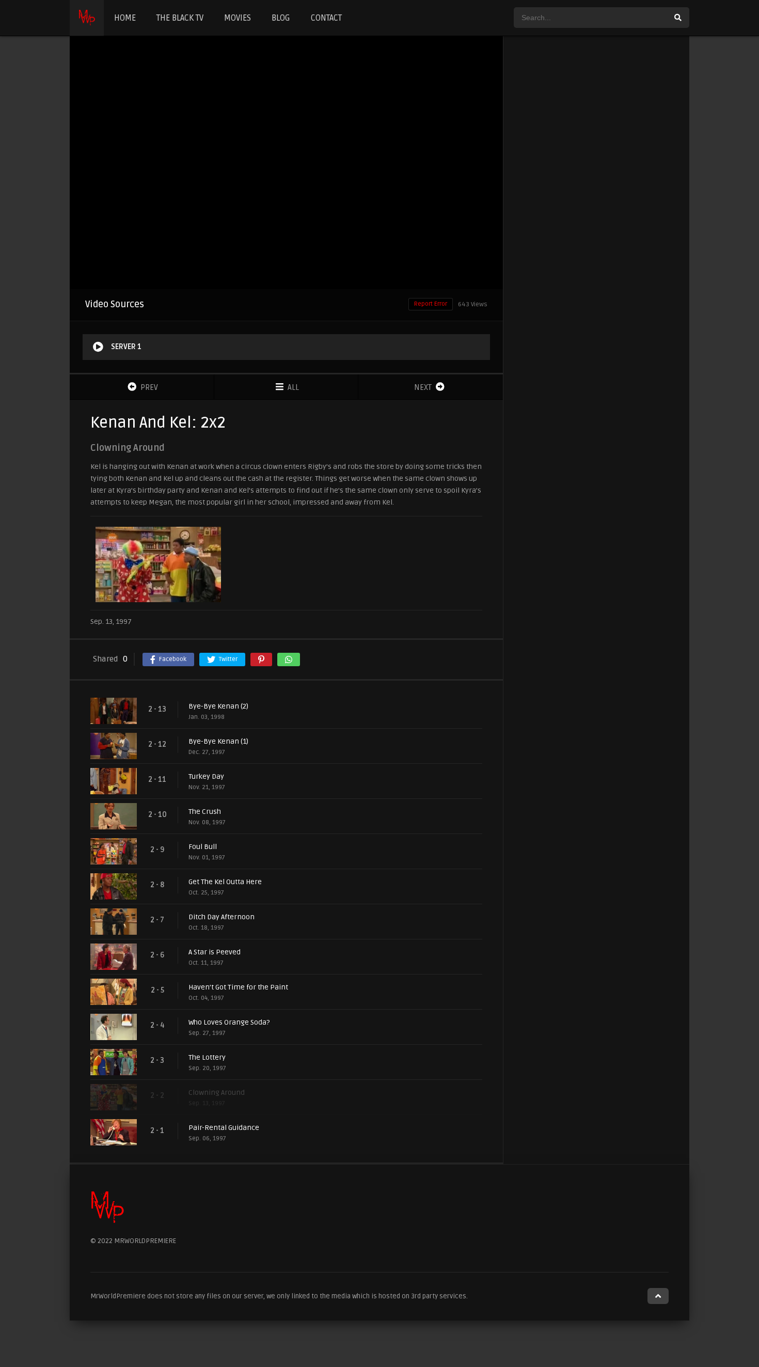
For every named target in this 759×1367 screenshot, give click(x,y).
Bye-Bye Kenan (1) (218, 741)
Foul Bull (202, 846)
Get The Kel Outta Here (225, 881)
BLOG (281, 18)
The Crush (204, 811)
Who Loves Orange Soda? (229, 1022)
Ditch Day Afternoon (221, 917)
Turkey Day (206, 776)
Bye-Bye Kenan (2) (218, 706)
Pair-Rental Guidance (223, 1127)
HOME (125, 18)
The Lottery (207, 1057)
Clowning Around (216, 1092)
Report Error (430, 304)
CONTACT (326, 18)
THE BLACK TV (179, 18)
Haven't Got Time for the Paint (238, 987)
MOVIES (237, 18)
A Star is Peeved (214, 952)
